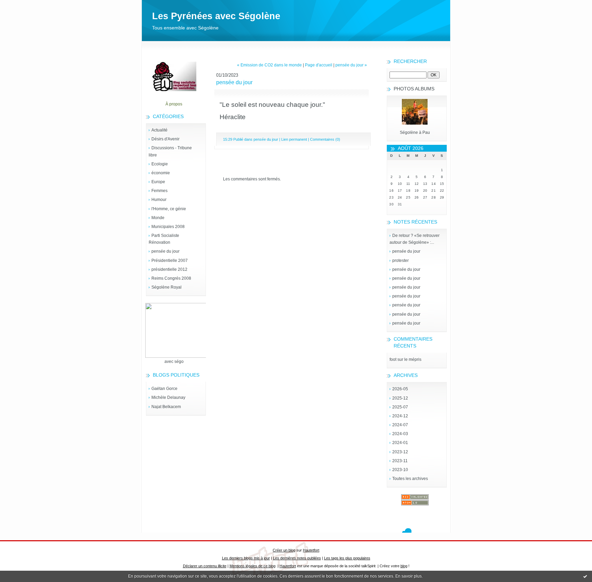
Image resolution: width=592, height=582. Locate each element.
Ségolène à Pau (415, 132)
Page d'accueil (318, 65)
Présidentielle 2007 (169, 260)
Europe (158, 181)
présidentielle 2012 (169, 269)
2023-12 (400, 452)
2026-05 (400, 389)
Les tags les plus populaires (347, 558)
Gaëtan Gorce (164, 388)
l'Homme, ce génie (168, 208)
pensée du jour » (351, 65)
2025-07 (400, 407)
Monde (157, 217)
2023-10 (400, 469)
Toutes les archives (410, 478)
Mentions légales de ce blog (252, 566)
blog (403, 566)
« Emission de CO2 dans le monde (269, 65)
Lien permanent (294, 139)
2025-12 (400, 398)
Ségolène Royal (166, 287)
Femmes (159, 190)
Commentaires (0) (325, 139)
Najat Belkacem (166, 406)
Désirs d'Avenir (165, 139)
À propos (173, 104)
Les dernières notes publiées (297, 558)
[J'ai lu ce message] (585, 576)
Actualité (159, 130)
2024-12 (400, 416)
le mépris (412, 359)
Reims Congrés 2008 (171, 278)
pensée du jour (165, 251)
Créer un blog (284, 550)
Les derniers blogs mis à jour (246, 558)
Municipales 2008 (168, 226)
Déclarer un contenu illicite (204, 566)
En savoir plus (408, 576)
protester (400, 260)
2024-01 (400, 442)
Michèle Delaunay (168, 397)
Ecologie (159, 164)
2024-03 (400, 433)
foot (393, 359)
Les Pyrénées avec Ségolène (216, 16)
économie (160, 172)
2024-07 (400, 424)
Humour (158, 199)
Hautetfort (311, 550)
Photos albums (414, 88)
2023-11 (400, 460)
